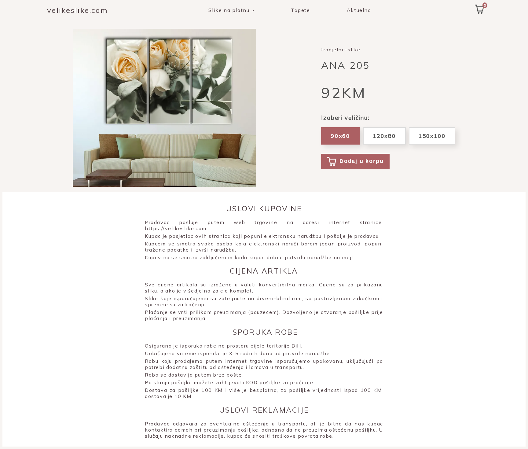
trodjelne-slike (341, 49)
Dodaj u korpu (361, 161)
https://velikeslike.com (176, 228)
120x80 (384, 135)
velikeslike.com (77, 10)
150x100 (432, 135)
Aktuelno (359, 10)
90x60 (340, 135)
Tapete (300, 10)
